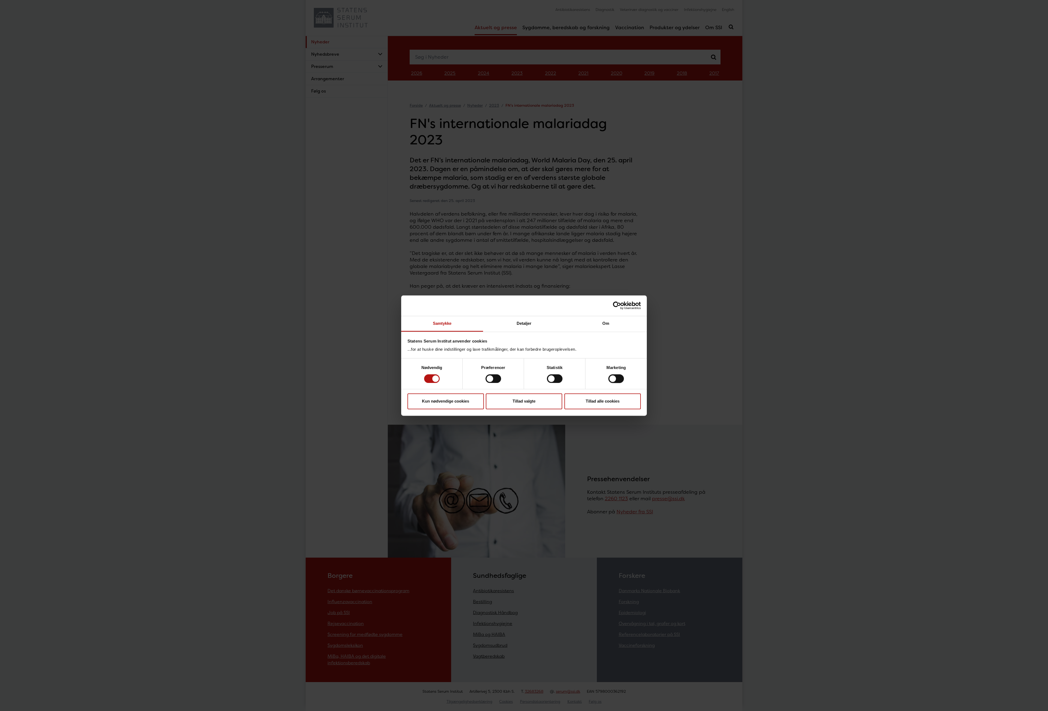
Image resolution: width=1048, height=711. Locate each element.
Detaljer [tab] (524, 323)
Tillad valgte (524, 401)
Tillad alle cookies (603, 401)
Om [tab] (605, 323)
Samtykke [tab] (442, 323)
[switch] (493, 378)
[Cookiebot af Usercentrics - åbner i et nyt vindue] (617, 305)
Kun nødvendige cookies (445, 401)
